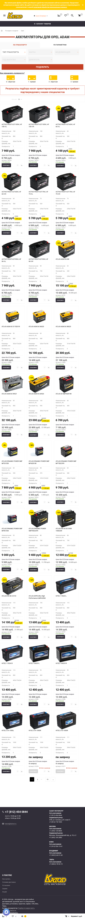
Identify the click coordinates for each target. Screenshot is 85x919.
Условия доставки (9, 882)
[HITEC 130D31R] (66, 653)
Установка (6, 885)
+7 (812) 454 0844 (55, 815)
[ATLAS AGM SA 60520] (39, 384)
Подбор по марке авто (26, 908)
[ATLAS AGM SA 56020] (39, 316)
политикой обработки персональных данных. (50, 7)
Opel (22, 31)
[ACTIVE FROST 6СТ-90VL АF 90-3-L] (12, 249)
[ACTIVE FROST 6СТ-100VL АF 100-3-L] (12, 114)
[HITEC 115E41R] (12, 653)
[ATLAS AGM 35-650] (66, 249)
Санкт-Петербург (41, 16)
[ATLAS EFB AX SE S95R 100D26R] (66, 518)
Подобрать (42, 66)
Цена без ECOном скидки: (11, 155)
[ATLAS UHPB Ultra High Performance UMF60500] (39, 586)
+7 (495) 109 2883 (55, 837)
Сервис (4, 888)
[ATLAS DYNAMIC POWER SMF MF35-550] (12, 451)
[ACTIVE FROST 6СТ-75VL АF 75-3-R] (66, 182)
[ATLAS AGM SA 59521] (12, 384)
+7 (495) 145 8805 (55, 831)
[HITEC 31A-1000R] (39, 720)
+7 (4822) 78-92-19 (56, 864)
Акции (4, 892)
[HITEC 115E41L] (66, 586)
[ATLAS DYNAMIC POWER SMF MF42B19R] (39, 451)
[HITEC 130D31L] (39, 653)
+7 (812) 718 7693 (55, 822)
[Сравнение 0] (59, 15)
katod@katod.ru (10, 824)
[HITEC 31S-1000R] (66, 720)
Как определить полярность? (12, 73)
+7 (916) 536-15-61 (56, 846)
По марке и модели (11, 31)
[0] (79, 15)
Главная (1, 30)
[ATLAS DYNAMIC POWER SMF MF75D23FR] (66, 451)
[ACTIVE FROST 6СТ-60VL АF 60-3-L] (66, 114)
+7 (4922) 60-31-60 (56, 855)
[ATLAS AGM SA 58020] (66, 316)
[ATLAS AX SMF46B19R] (66, 384)
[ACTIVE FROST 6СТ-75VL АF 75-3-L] (39, 182)
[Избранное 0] (65, 15)
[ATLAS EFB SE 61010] (12, 586)
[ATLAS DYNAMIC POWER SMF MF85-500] (12, 518)
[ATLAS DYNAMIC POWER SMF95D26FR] (39, 518)
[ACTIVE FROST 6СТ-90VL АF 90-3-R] (39, 249)
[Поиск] (72, 15)
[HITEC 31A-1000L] (12, 720)
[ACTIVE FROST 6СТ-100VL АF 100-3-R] (39, 114)
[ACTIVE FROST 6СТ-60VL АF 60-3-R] (12, 182)
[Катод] (63, 879)
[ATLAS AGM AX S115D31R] (12, 316)
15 (47, 779)
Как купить (6, 879)
